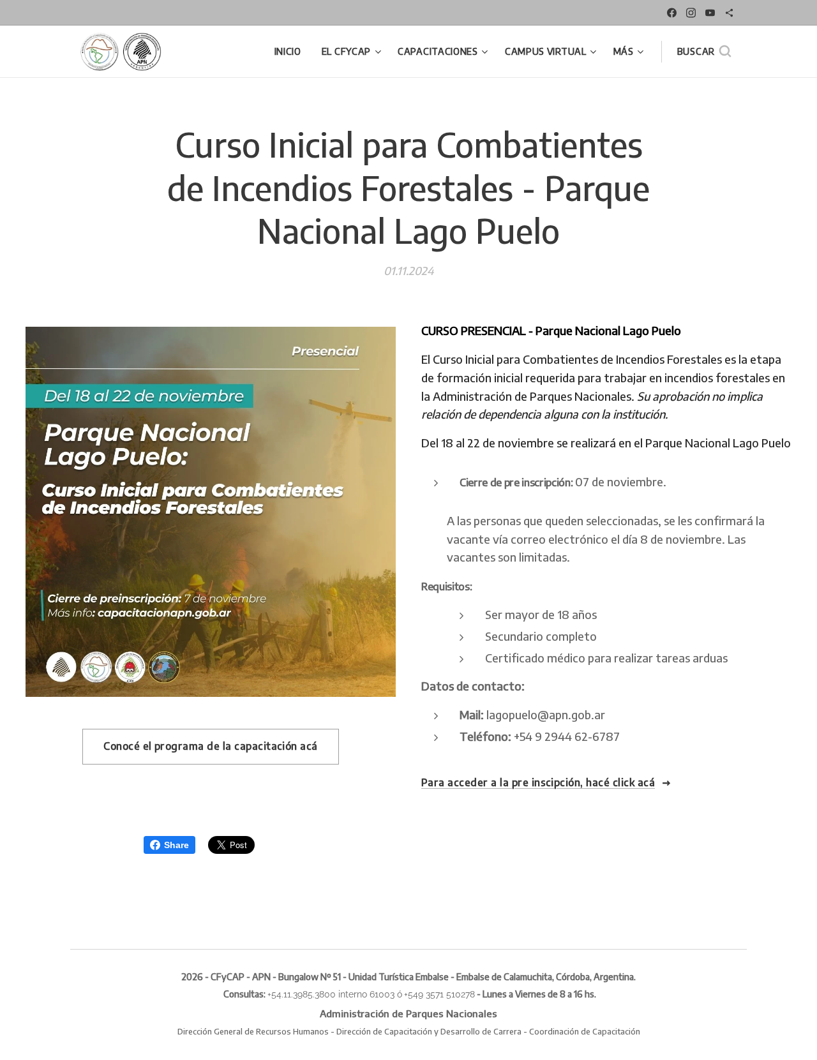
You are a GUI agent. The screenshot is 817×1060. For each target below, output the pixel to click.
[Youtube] (710, 13)
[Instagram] (691, 13)
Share (176, 845)
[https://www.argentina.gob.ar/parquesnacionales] (729, 13)
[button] (704, 52)
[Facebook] (672, 13)
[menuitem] (291, 52)
